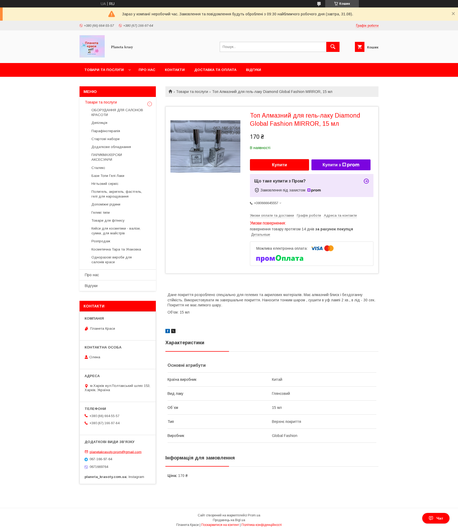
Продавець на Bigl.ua (229, 520)
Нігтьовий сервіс (104, 184)
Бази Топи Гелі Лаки (107, 176)
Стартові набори (105, 139)
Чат (440, 518)
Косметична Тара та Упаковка (116, 249)
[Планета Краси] (92, 56)
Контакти (175, 70)
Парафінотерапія (105, 131)
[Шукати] (333, 47)
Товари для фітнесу (108, 220)
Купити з (332, 165)
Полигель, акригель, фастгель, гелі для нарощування (116, 194)
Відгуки (253, 70)
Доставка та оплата (215, 70)
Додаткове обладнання (111, 147)
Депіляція (99, 123)
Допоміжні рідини (105, 204)
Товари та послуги (104, 70)
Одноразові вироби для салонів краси (111, 259)
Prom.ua (254, 515)
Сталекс (98, 168)
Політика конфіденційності (261, 525)
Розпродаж (100, 241)
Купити (279, 165)
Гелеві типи (100, 212)
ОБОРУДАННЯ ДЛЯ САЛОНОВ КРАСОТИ (117, 112)
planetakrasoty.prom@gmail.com (116, 452)
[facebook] (167, 332)
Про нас (147, 70)
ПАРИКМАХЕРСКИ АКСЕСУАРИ (106, 157)
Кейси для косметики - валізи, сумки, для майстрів (115, 230)
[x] (173, 332)
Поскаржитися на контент (220, 525)
